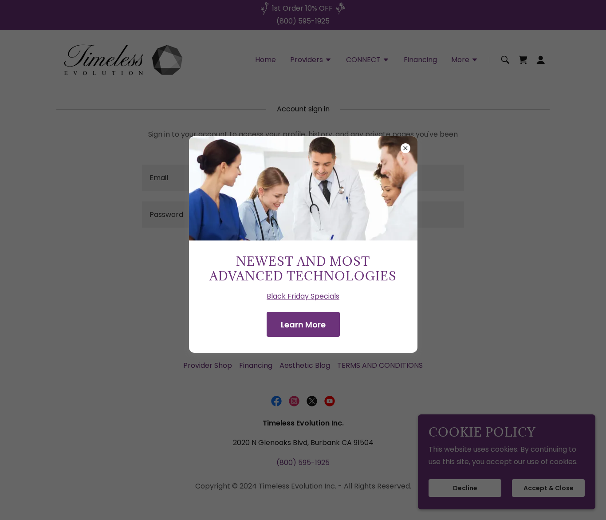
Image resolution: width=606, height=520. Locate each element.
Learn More (303, 324)
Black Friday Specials (303, 296)
